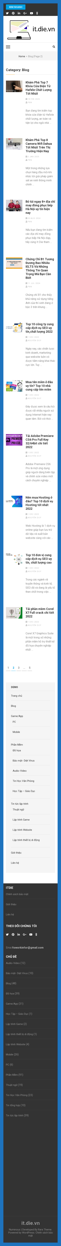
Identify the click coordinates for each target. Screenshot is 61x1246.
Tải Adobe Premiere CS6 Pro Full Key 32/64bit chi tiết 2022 (40, 441)
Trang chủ (16, 695)
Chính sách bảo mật (17, 894)
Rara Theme (45, 1229)
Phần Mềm (17, 744)
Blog (13, 705)
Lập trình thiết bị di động (26, 840)
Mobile (16, 732)
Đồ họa (17, 750)
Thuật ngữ (18, 809)
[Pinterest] (13, 13)
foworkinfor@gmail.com (28, 947)
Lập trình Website (22, 829)
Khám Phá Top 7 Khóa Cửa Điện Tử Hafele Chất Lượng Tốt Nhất (39, 88)
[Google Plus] (25, 13)
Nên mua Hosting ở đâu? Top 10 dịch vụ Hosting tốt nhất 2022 (39, 503)
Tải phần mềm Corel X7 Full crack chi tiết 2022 (40, 612)
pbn (30, 102)
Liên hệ (15, 862)
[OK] (37, 13)
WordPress (28, 1232)
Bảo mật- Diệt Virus (24, 760)
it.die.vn (30, 1223)
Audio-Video (20, 770)
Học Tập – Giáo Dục (24, 791)
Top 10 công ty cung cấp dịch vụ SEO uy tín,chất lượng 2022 (40, 327)
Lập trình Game (21, 819)
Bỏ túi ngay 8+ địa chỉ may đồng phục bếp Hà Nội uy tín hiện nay (40, 207)
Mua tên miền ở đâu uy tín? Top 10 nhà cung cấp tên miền (39, 385)
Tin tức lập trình (19, 803)
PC (14, 721)
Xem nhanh (15, 7)
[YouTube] (31, 13)
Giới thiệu (16, 852)
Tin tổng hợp (13, 1105)
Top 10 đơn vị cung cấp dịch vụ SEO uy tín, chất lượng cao (39, 558)
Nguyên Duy (34, 340)
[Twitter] (7, 13)
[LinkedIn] (19, 13)
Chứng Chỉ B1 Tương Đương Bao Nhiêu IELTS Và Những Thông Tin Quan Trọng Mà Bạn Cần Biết (40, 268)
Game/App (17, 716)
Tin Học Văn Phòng (23, 780)
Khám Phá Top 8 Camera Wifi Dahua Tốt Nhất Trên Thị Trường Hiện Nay (39, 145)
